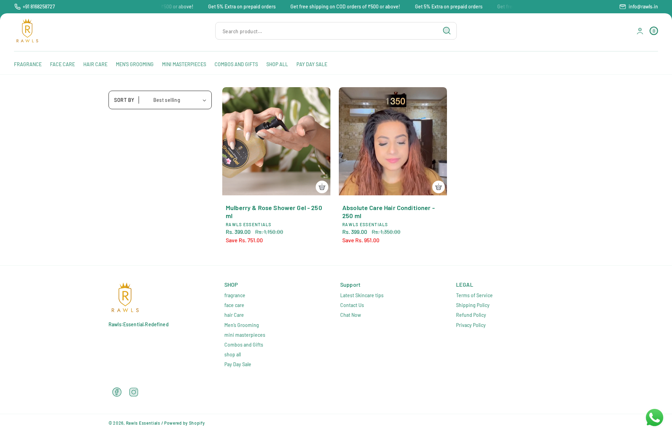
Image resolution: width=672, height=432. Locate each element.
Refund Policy (471, 315)
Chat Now (350, 315)
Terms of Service (474, 295)
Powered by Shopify (184, 422)
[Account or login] (640, 31)
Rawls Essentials (143, 422)
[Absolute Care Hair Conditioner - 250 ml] (393, 141)
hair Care (234, 315)
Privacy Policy (471, 325)
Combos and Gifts (243, 345)
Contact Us (352, 305)
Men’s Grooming (241, 325)
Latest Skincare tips (362, 295)
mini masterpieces (244, 335)
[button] (654, 31)
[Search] (447, 31)
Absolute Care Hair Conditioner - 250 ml (388, 212)
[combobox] (336, 31)
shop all (232, 354)
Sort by (124, 100)
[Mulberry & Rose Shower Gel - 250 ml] (276, 141)
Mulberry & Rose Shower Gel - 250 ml (274, 212)
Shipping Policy (473, 305)
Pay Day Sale (237, 364)
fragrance (234, 295)
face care (234, 305)
